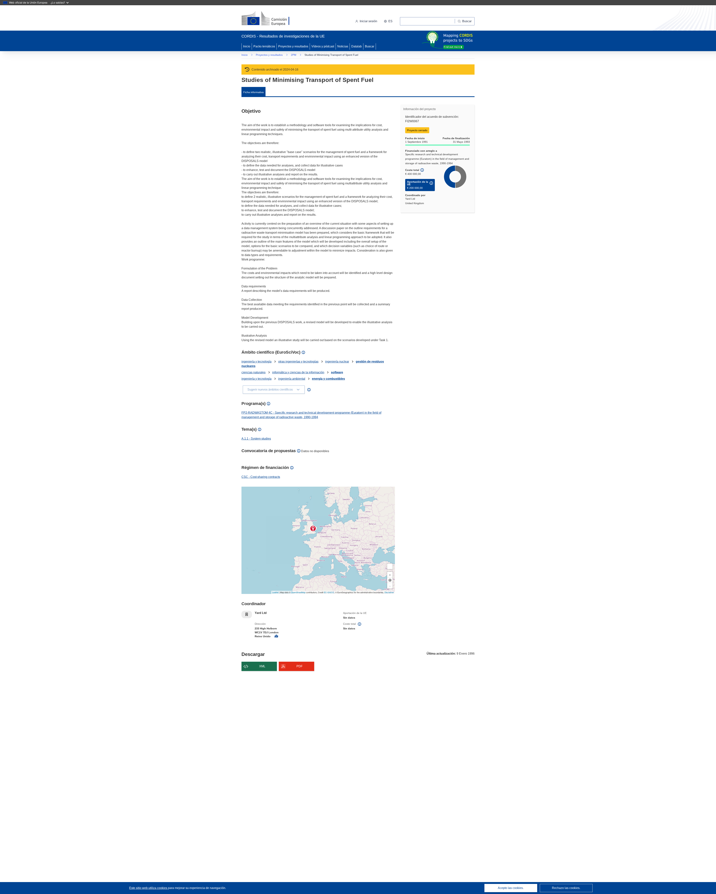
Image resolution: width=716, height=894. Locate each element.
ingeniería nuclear (337, 361)
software (337, 372)
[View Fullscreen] (390, 566)
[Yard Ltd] (313, 528)
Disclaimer (389, 592)
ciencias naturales (253, 372)
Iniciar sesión (368, 21)
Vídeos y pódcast (322, 46)
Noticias (342, 46)
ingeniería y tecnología (256, 361)
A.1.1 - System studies (256, 438)
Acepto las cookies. (511, 888)
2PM (293, 54)
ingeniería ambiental (291, 378)
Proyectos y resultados (293, 46)
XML (262, 666)
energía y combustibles (328, 378)
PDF (299, 666)
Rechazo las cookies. (566, 888)
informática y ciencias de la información (298, 372)
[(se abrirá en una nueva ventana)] (271, 18)
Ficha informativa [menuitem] (253, 92)
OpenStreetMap (298, 592)
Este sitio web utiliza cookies (148, 888)
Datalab (356, 46)
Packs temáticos (264, 46)
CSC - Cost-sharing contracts (260, 476)
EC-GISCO (329, 592)
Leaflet (275, 592)
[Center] (390, 580)
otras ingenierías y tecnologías (298, 361)
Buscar (369, 46)
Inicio (246, 46)
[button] (388, 21)
